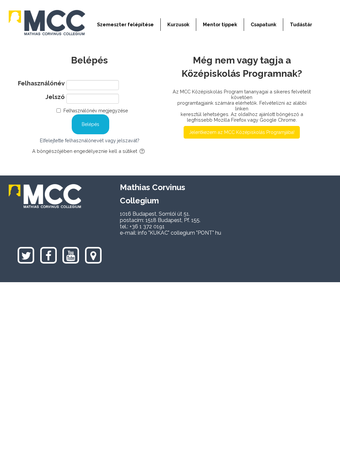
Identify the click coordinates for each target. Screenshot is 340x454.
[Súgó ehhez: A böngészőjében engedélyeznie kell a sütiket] (142, 151)
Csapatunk (263, 24)
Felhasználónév (41, 83)
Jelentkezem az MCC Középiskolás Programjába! (242, 132)
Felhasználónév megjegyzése (95, 110)
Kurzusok (178, 24)
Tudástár (301, 24)
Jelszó (55, 97)
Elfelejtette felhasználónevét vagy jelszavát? (89, 140)
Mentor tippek (220, 24)
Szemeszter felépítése (125, 24)
